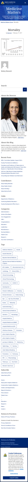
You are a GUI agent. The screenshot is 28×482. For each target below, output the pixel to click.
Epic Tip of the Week (14, 298)
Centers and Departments (7, 387)
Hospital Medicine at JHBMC (10, 322)
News (2, 406)
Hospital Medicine (7, 318)
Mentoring (20, 342)
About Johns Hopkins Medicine (9, 382)
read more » (21, 137)
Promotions (6, 354)
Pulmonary (15, 354)
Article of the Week (6, 214)
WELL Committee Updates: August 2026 (11, 160)
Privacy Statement (5, 423)
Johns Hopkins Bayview (9, 334)
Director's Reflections (8, 291)
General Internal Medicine (9, 310)
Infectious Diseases (7, 330)
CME (2, 219)
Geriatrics (5, 314)
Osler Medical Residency (9, 350)
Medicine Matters (14, 10)
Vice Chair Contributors (7, 239)
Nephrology (6, 346)
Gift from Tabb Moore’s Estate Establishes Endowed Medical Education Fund (11, 172)
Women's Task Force (8, 365)
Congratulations (5, 222)
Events (4, 302)
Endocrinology (19, 295)
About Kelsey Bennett (6, 183)
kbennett (9, 33)
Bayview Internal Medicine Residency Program (12, 262)
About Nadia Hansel (6, 186)
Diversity (19, 291)
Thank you (5, 362)
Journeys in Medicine (8, 342)
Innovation (19, 330)
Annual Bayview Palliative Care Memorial (11, 175)
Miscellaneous (4, 229)
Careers (3, 409)
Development (6, 287)
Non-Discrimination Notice (8, 428)
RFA (4, 358)
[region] (14, 465)
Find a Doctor (4, 392)
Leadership (4, 227)
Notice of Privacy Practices (8, 417)
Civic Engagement (5, 217)
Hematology (14, 314)
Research (3, 237)
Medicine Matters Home (7, 22)
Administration (5, 212)
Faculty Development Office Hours (10, 204)
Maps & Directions (6, 390)
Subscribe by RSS (5, 375)
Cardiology (5, 271)
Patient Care (4, 234)
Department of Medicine (7, 199)
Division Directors (7, 295)
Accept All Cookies (14, 477)
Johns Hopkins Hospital (8, 338)
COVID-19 (15, 283)
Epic (4, 298)
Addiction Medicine (7, 249)
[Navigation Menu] (25, 3)
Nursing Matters (5, 232)
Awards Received (7, 253)
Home (2, 380)
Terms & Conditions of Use (8, 425)
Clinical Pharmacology (8, 279)
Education (3, 224)
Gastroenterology (7, 306)
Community (6, 283)
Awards (18, 249)
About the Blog (5, 188)
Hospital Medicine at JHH (9, 326)
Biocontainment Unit (18, 267)
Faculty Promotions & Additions (9, 163)
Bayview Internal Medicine (9, 257)
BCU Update (6, 267)
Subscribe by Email (6, 191)
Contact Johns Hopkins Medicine (9, 385)
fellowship (12, 302)
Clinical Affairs (15, 271)
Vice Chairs (14, 362)
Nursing (15, 346)
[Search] (25, 89)
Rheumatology (12, 358)
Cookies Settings (14, 473)
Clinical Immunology (8, 275)
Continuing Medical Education (9, 201)
